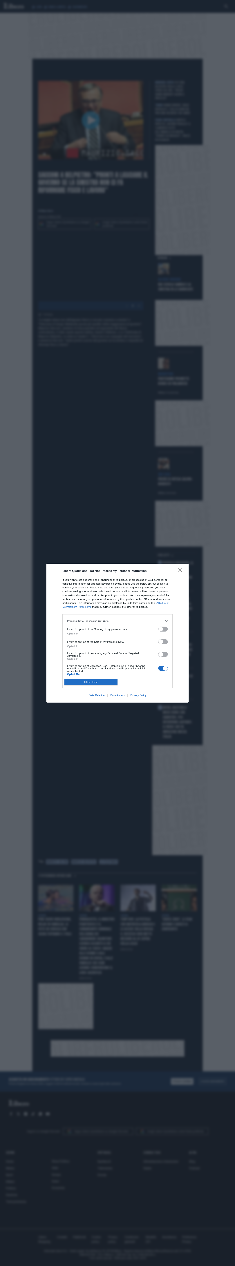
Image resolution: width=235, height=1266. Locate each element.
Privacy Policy (138, 695)
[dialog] (117, 633)
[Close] (181, 571)
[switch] (163, 629)
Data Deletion (97, 695)
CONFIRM (91, 682)
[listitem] (117, 621)
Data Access (117, 695)
